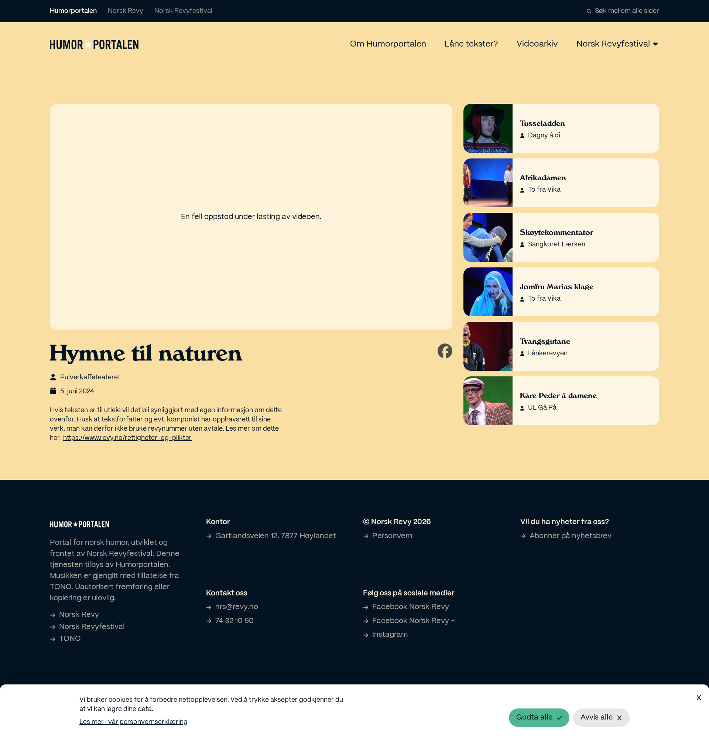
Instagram (390, 634)
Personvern (392, 536)
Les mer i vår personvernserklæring (133, 722)
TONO (70, 638)
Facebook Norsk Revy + (413, 621)
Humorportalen (73, 11)
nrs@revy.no (236, 607)
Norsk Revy (125, 11)
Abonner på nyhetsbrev (571, 536)
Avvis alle (596, 717)
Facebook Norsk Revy (410, 607)
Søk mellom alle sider (627, 11)
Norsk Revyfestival (183, 11)
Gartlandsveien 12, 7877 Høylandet (275, 536)
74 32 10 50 (234, 621)
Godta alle (534, 717)
